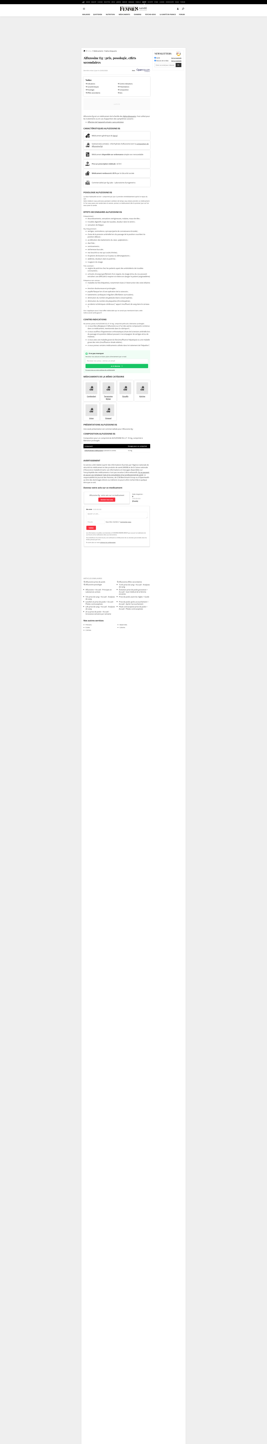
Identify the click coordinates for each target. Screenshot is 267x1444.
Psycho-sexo (150, 14)
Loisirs (161, 2)
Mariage (131, 2)
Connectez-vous (125, 522)
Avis (120, 93)
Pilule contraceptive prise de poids (132, 607)
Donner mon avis (107, 500)
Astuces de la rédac (162, 61)
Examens (137, 14)
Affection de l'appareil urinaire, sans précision (106, 122)
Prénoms (89, 625)
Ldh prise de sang (92, 607)
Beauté (93, 2)
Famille (138, 2)
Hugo (177, 2)
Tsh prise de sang (92, 597)
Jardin (118, 2)
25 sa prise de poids (93, 612)
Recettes (107, 2)
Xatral (115, 136)
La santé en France (168, 14)
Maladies (86, 14)
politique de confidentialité (107, 542)
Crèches (88, 630)
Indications (91, 84)
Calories (122, 627)
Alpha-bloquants (111, 51)
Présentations (124, 87)
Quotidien (97, 14)
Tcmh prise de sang (126, 585)
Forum (182, 2)
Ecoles (88, 627)
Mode (88, 2)
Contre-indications (126, 84)
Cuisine (100, 2)
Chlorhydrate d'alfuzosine (93, 451)
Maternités (123, 625)
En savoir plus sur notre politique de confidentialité (100, 370)
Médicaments (124, 14)
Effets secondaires (93, 93)
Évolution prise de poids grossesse (132, 590)
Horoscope (170, 2)
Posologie (90, 90)
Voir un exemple (176, 58)
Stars (156, 2)
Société (150, 2)
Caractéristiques (93, 87)
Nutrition (110, 14)
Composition (124, 90)
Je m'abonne (115, 366)
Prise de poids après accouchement (133, 602)
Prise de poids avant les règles (131, 597)
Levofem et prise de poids (96, 602)
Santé (144, 2)
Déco (113, 2)
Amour (124, 2)
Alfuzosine (90, 590)
